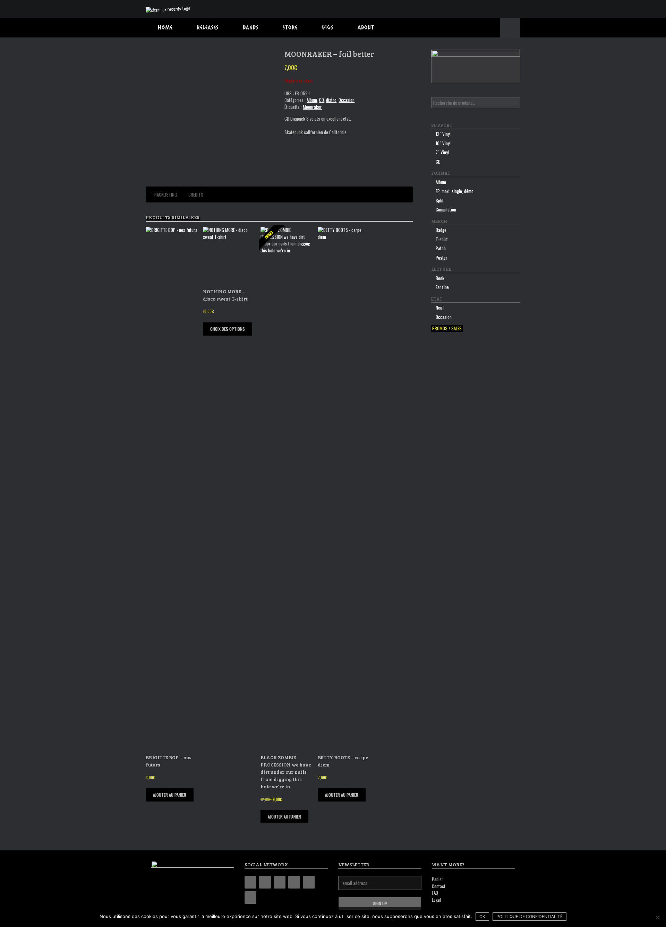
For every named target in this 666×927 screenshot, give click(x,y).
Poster (441, 257)
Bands (250, 27)
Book (440, 278)
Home (165, 27)
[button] (510, 27)
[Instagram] (279, 882)
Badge (441, 229)
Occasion (347, 99)
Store (290, 27)
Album (312, 99)
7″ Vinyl (442, 152)
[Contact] (309, 882)
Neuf (440, 307)
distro (331, 99)
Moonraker (312, 106)
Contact (438, 886)
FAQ (435, 892)
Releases (208, 27)
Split (440, 200)
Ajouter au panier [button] (169, 795)
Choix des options (227, 329)
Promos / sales (447, 328)
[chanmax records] (168, 8)
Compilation (446, 209)
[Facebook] (265, 882)
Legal (436, 899)
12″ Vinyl (443, 133)
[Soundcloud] (250, 897)
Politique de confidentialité (529, 916)
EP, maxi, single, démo (454, 191)
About (366, 27)
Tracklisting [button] (164, 194)
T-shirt (442, 239)
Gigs (327, 27)
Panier (437, 879)
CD (321, 99)
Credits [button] (195, 194)
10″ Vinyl (443, 143)
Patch (441, 248)
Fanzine (442, 287)
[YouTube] (294, 882)
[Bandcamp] (250, 882)
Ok (482, 916)
